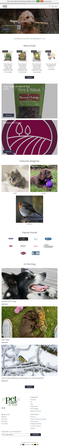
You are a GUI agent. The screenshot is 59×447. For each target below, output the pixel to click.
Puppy (44, 193)
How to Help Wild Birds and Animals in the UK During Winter (23, 378)
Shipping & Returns (35, 423)
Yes (38, 1)
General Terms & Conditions (38, 419)
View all (29, 77)
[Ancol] (11, 239)
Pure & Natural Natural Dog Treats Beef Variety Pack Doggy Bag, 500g (22, 67)
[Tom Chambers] (48, 246)
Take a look (6, 29)
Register (4, 417)
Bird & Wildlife (34, 409)
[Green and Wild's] (23, 239)
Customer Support (35, 426)
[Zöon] (35, 253)
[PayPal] (33, 444)
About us (32, 417)
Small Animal (34, 406)
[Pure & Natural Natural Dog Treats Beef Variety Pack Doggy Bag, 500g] (22, 56)
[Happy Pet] (35, 239)
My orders (4, 419)
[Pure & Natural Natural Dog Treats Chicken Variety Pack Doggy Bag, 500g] (36, 56)
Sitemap (32, 428)
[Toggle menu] (55, 6)
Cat (31, 402)
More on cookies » (48, 1)
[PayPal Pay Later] (37, 444)
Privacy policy (34, 421)
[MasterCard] (23, 444)
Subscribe (35, 434)
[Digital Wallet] (29, 444)
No (41, 1)
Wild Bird (29, 224)
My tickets (4, 421)
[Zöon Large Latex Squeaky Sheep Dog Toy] (51, 56)
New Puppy (5, 340)
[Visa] (26, 444)
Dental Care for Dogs (9, 301)
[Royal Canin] (35, 246)
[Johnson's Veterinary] (48, 239)
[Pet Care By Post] (5, 6)
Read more (5, 304)
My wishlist (5, 423)
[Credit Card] (21, 444)
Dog (31, 404)
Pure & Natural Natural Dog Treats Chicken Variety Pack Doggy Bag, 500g (37, 67)
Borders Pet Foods (35, 411)
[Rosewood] (23, 246)
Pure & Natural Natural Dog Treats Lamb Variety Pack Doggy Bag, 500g (8, 67)
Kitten (15, 193)
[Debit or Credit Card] (35, 444)
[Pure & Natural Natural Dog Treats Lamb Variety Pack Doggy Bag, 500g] (8, 56)
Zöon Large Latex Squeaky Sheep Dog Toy (51, 65)
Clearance (33, 399)
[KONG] (11, 246)
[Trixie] (23, 253)
